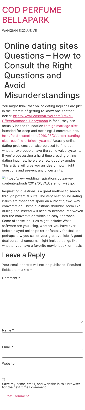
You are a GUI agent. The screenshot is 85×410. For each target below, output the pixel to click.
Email (7, 347)
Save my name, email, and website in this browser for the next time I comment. (41, 385)
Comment (11, 278)
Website (8, 363)
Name (8, 330)
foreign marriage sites (61, 126)
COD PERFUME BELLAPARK (32, 15)
